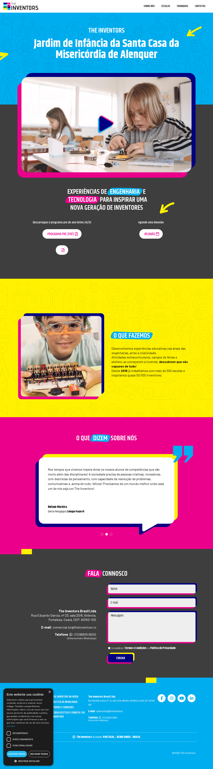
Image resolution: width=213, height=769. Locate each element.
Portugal (109, 737)
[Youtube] (182, 698)
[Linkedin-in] (192, 698)
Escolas (165, 6)
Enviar (120, 658)
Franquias (182, 6)
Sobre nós (149, 6)
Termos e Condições (135, 648)
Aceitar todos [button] (16, 754)
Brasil (137, 737)
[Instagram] (172, 698)
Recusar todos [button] (39, 754)
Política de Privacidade (163, 648)
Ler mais (11, 726)
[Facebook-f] (162, 698)
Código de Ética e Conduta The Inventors (69, 715)
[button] (106, 125)
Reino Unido (123, 737)
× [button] (49, 692)
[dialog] (28, 727)
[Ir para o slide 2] (82, 391)
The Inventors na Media (65, 697)
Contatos (200, 6)
